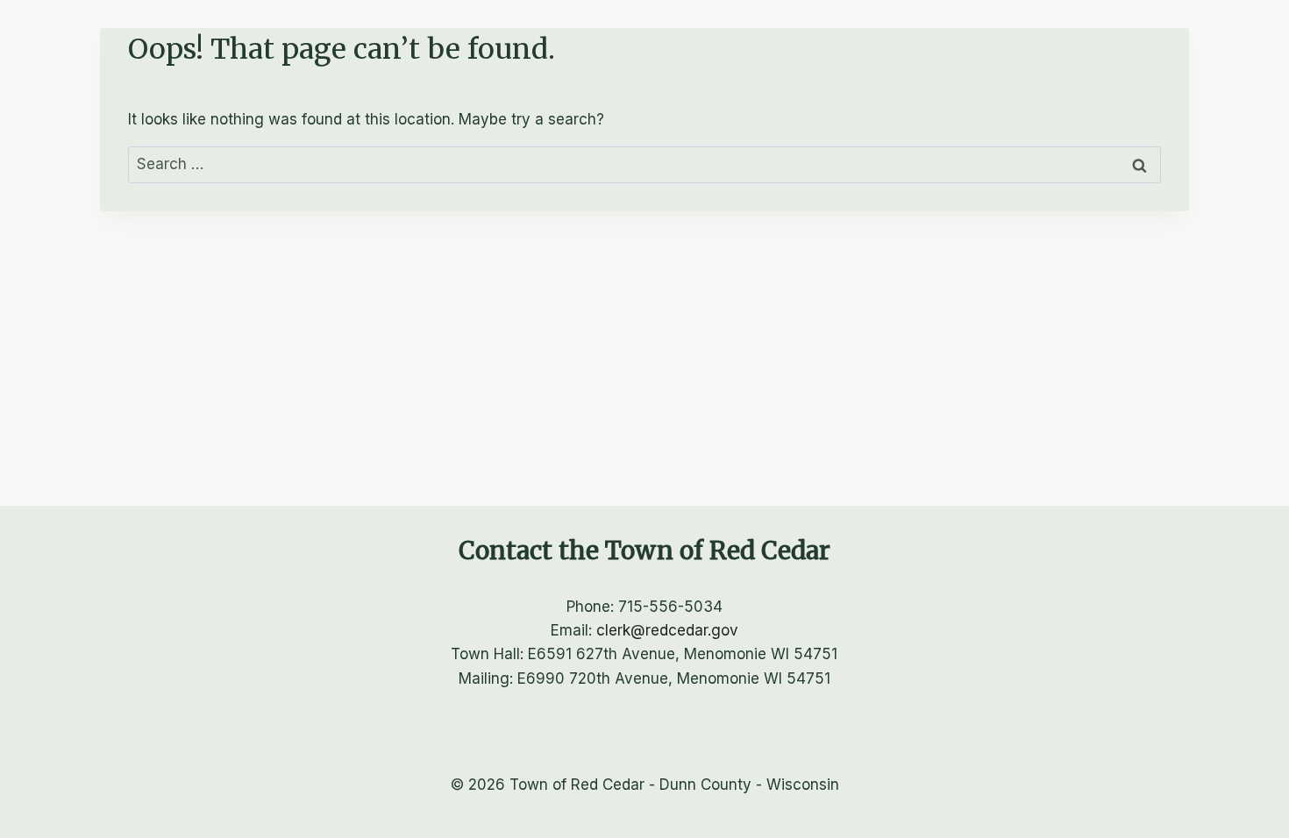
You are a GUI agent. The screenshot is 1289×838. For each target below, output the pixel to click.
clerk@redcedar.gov (667, 630)
